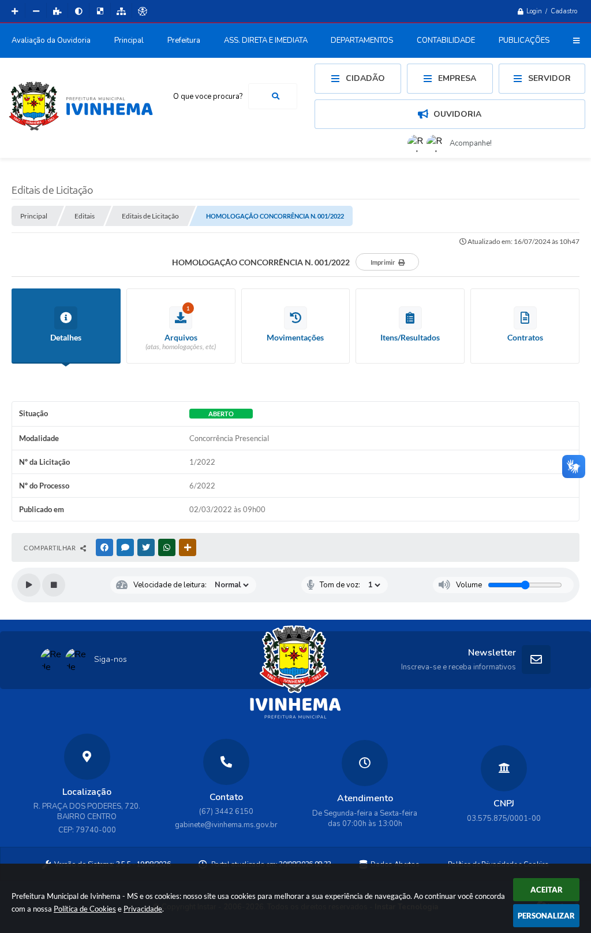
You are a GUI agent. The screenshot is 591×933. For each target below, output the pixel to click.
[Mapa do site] (121, 11)
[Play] (28, 585)
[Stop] (53, 585)
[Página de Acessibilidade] (142, 11)
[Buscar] (275, 96)
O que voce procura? (207, 96)
